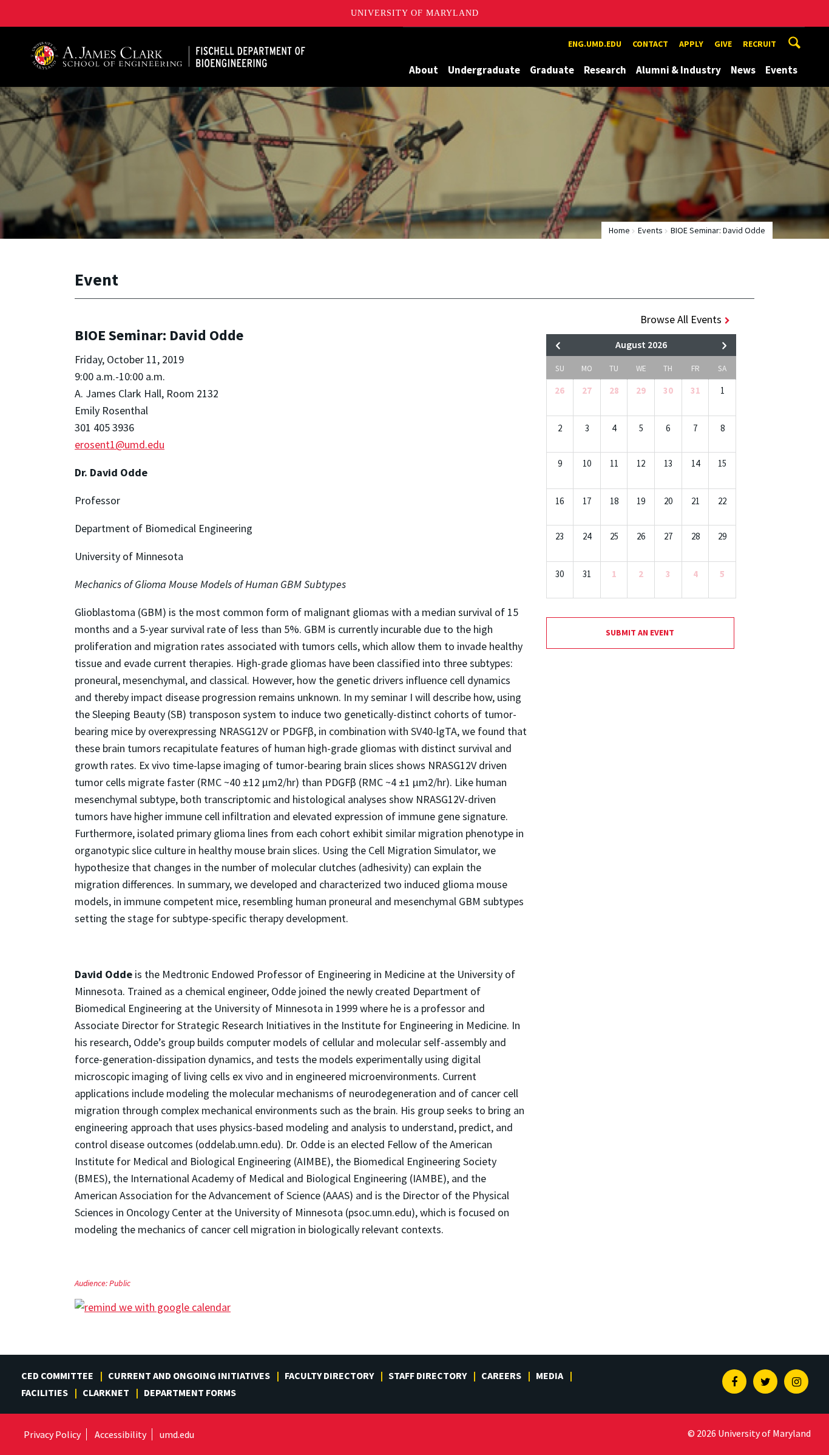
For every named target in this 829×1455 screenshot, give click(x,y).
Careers (501, 1375)
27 (587, 390)
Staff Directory (427, 1375)
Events (781, 70)
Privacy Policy (52, 1434)
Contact (650, 43)
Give (723, 43)
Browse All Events (681, 319)
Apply (691, 43)
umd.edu (177, 1434)
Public (119, 1283)
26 (559, 390)
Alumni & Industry (678, 70)
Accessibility (120, 1434)
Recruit (759, 43)
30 (668, 390)
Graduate (552, 70)
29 (641, 390)
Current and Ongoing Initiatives (189, 1375)
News (743, 70)
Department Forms (190, 1392)
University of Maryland (415, 13)
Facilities (44, 1392)
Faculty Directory (329, 1375)
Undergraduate (484, 70)
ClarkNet (106, 1392)
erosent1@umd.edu (119, 444)
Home (619, 230)
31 (695, 390)
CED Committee (57, 1375)
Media (549, 1375)
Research (605, 70)
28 (614, 390)
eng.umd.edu (594, 43)
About (423, 70)
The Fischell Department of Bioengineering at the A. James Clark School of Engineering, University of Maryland (168, 38)
